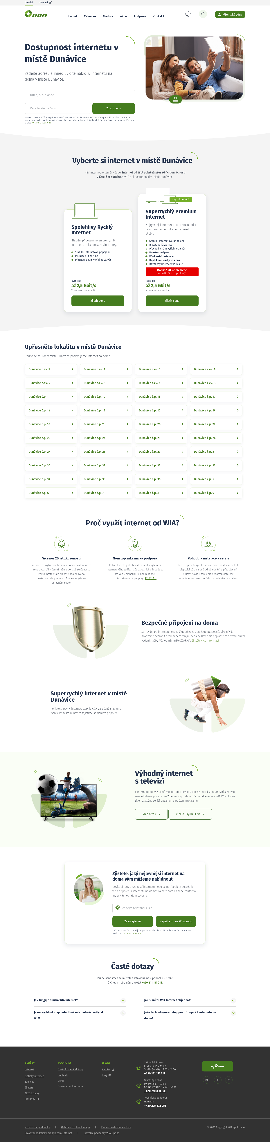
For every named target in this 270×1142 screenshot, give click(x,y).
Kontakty (63, 1075)
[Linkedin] (206, 1080)
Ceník (61, 1081)
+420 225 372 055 (155, 1105)
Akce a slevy (32, 1093)
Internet (71, 16)
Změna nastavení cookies (116, 1127)
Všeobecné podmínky (37, 1127)
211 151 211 (150, 578)
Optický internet (34, 1076)
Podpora (140, 16)
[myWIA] (217, 1066)
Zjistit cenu (113, 108)
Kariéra (106, 1069)
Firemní (43, 3)
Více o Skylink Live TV (190, 814)
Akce (123, 16)
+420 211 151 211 (152, 982)
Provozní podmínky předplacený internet (48, 1133)
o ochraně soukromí (41, 123)
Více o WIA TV (151, 814)
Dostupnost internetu (70, 1086)
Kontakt (158, 16)
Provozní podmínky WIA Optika (101, 1133)
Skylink (108, 16)
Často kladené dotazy (70, 1069)
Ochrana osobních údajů (75, 1127)
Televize (90, 16)
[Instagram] (229, 1080)
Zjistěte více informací (205, 640)
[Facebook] (218, 1080)
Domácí (29, 3)
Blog (104, 1075)
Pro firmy (30, 1099)
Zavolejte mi (132, 921)
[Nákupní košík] (203, 14)
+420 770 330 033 (155, 1091)
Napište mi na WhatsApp (176, 921)
